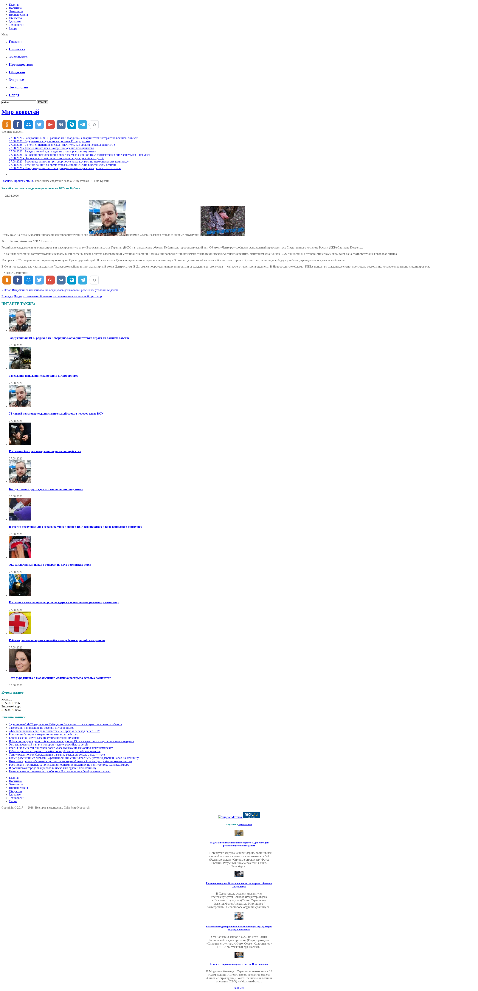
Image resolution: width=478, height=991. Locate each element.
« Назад (6, 290)
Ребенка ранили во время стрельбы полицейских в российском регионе (57, 640)
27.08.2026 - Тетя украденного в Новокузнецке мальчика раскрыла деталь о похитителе (65, 168)
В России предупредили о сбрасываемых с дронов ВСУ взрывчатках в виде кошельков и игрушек (75, 526)
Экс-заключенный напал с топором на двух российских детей (50, 564)
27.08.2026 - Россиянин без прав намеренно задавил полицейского (51, 148)
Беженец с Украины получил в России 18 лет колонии (239, 964)
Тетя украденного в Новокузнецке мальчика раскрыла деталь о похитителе (60, 677)
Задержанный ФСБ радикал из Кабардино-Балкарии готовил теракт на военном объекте (69, 338)
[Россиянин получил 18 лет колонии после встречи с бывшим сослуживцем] (239, 876)
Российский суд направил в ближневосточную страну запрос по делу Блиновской (239, 928)
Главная (14, 4)
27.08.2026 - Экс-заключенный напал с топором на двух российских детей (56, 158)
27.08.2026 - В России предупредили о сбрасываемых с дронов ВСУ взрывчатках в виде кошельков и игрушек (79, 154)
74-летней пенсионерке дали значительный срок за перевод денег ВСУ (56, 413)
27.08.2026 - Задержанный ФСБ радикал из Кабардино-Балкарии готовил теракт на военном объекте (73, 138)
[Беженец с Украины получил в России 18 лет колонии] (239, 956)
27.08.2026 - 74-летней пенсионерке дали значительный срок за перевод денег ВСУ (62, 144)
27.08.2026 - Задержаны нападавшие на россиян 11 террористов (49, 141)
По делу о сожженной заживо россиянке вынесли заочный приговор (58, 296)
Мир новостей (20, 111)
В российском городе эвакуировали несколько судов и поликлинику (52, 768)
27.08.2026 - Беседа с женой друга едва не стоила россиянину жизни (52, 151)
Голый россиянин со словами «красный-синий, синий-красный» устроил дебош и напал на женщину (74, 757)
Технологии (16, 24)
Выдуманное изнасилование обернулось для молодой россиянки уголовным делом (65, 290)
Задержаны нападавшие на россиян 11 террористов (43, 375)
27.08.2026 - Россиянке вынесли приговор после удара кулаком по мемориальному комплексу (69, 161)
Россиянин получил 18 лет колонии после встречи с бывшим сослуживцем (239, 885)
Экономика (16, 11)
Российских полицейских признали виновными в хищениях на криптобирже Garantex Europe (69, 764)
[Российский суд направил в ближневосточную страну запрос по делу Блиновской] (239, 919)
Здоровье (15, 21)
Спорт (13, 28)
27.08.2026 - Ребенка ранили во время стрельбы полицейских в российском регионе (62, 164)
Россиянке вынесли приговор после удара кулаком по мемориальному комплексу (64, 602)
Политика (15, 8)
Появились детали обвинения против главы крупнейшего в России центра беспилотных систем (70, 761)
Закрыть (239, 987)
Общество (15, 18)
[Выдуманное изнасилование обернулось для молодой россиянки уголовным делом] (239, 835)
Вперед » (7, 296)
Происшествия (18, 14)
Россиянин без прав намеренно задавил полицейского (45, 451)
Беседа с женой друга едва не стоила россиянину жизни (46, 489)
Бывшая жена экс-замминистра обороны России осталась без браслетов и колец (60, 771)
